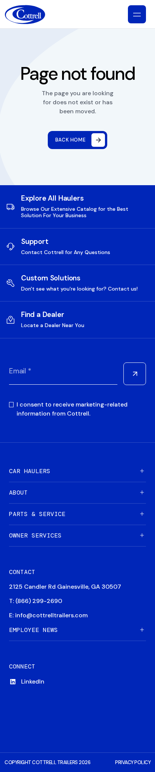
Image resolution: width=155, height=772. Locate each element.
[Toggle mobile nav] (137, 14)
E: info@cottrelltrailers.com (48, 615)
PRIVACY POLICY (132, 762)
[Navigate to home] (31, 14)
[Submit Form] (134, 373)
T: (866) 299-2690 (35, 601)
